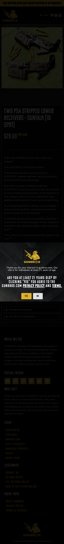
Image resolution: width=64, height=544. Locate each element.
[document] (32, 272)
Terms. (57, 286)
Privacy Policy (34, 286)
